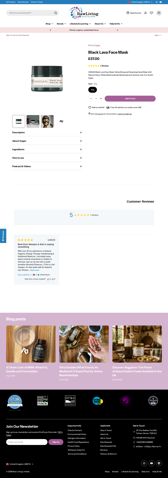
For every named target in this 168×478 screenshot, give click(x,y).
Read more (34, 270)
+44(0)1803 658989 (144, 442)
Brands (115, 471)
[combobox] (32, 13)
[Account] (145, 12)
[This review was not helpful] (52, 279)
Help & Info (157, 471)
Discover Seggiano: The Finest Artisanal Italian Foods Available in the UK (137, 371)
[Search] (55, 12)
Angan (97, 45)
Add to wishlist (98, 107)
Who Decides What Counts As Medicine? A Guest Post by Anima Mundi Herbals (80, 371)
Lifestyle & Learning (129, 471)
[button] (50, 30)
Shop (107, 471)
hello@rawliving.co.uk (145, 437)
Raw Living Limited (21, 471)
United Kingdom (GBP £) (140, 2)
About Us (145, 471)
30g (92, 90)
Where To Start (37, 2)
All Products (10, 2)
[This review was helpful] (48, 279)
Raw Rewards (23, 2)
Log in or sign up (125, 114)
